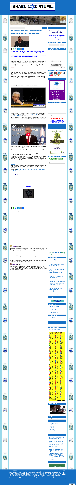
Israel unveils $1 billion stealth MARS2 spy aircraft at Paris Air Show (56, 277)
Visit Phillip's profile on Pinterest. (54, 329)
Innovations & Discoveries (54, 423)
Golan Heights (61, 443)
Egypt (62, 441)
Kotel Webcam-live (53, 317)
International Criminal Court (33, 211)
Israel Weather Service (54, 312)
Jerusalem (57, 449)
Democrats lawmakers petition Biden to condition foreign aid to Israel (56, 289)
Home (11, 14)
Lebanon (56, 450)
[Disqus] (28, 229)
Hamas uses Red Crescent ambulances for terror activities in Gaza (56, 260)
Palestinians (56, 454)
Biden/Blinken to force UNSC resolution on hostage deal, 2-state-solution (56, 263)
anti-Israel (51, 437)
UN (52, 458)
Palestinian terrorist (55, 455)
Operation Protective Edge (57, 451)
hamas (51, 444)
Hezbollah (57, 444)
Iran (56, 446)
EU (64, 441)
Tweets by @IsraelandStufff (53, 324)
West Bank (58, 458)
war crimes (40, 211)
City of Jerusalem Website (54, 306)
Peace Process (60, 455)
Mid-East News (52, 427)
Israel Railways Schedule (54, 310)
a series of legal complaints (17, 115)
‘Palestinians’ (35, 14)
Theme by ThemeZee (63, 478)
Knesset (52, 450)
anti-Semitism (59, 438)
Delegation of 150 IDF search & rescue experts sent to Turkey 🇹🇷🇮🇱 (56, 294)
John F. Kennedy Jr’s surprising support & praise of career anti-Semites (56, 279)
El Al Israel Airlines (53, 309)
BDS (56, 440)
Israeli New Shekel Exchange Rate (57, 301)
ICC (27, 211)
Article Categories (18, 14)
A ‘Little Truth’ (27, 14)
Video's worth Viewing (53, 430)
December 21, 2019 (20, 27)
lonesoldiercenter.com (57, 252)
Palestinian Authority (54, 453)
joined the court (34, 114)
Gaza (50, 443)
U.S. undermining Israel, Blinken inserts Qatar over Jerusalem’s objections (56, 267)
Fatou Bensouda (24, 211)
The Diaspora (52, 429)
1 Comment (44, 27)
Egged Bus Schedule (53, 307)
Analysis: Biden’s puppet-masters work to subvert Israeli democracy (56, 291)
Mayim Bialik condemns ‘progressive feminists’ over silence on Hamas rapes (56, 272)
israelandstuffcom (14, 27)
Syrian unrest (58, 456)
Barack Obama (52, 440)
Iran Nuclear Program (60, 446)
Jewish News (52, 426)
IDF (53, 446)
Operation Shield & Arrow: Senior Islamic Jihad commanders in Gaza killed (56, 284)
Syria (54, 456)
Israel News (16, 211)
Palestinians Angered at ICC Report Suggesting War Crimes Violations (26, 69)
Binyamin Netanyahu (58, 441)
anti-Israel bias (56, 437)
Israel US (51, 449)
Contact (48, 14)
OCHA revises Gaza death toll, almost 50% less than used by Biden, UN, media (57, 265)
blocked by (57, 465)
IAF (60, 444)
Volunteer (42, 14)
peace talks (51, 456)
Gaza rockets (55, 443)
